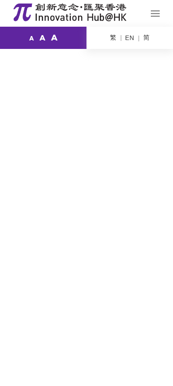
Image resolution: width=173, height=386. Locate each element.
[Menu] (155, 13)
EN (129, 37)
